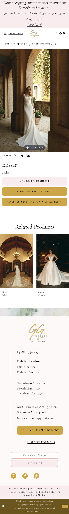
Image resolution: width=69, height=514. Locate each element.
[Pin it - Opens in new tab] (22, 155)
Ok (65, 506)
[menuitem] (5, 33)
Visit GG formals (41, 442)
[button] (5, 33)
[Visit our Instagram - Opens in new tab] (13, 475)
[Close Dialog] (3, 506)
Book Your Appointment (40, 430)
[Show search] (57, 33)
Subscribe (34, 463)
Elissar (22, 44)
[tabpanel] (34, 100)
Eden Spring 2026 (44, 44)
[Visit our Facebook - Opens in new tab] (25, 475)
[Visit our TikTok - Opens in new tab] (36, 475)
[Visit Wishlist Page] (64, 33)
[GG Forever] (34, 34)
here (43, 511)
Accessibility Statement (45, 489)
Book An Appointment (34, 191)
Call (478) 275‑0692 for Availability (34, 201)
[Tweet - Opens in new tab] (15, 155)
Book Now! (34, 24)
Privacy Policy (18, 489)
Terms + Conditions (21, 492)
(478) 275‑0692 (28, 352)
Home (8, 44)
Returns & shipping (48, 492)
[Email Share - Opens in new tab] (28, 155)
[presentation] (16, 261)
